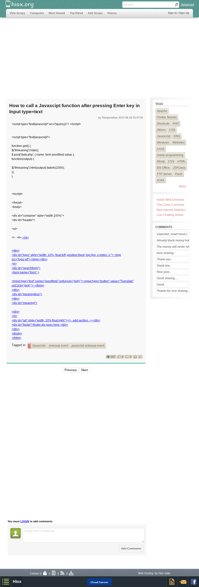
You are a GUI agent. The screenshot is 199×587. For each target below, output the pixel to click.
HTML (182, 161)
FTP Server (164, 174)
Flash (178, 174)
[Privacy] (45, 573)
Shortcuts (163, 123)
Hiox (17, 581)
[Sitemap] (71, 573)
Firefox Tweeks (167, 117)
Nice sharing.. (166, 253)
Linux (160, 149)
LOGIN (24, 521)
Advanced (187, 4)
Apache (162, 111)
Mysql (161, 161)
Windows (163, 142)
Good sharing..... (167, 278)
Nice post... (164, 272)
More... (183, 186)
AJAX (160, 180)
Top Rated (76, 13)
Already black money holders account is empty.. (173, 240)
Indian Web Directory (170, 199)
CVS (171, 161)
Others (161, 130)
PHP (176, 123)
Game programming (170, 155)
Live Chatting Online (170, 215)
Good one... (164, 265)
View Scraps (17, 13)
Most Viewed (57, 13)
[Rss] (62, 573)
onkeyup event (58, 345)
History (112, 13)
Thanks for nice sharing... (173, 291)
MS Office (163, 167)
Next (84, 370)
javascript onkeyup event (88, 345)
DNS (177, 136)
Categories (37, 13)
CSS (172, 130)
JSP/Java (179, 167)
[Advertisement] (99, 55)
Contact (34, 573)
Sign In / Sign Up (178, 12)
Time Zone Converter (170, 204)
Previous (71, 370)
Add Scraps (95, 13)
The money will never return (173, 246)
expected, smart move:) (172, 234)
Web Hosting (145, 573)
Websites (179, 142)
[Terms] (54, 573)
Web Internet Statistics (171, 210)
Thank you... (165, 259)
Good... (161, 284)
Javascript (38, 345)
